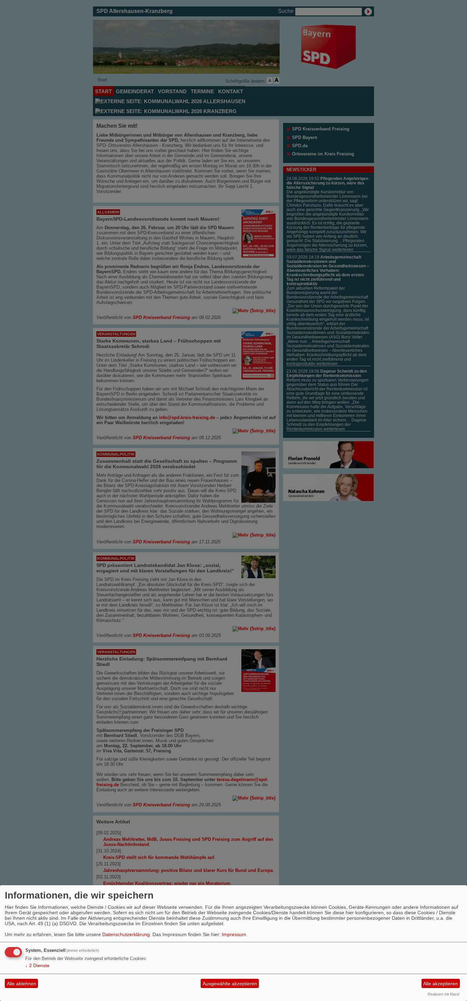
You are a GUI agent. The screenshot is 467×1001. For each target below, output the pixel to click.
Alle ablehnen (21, 983)
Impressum (234, 934)
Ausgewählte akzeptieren (230, 983)
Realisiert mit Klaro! (443, 994)
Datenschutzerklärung (126, 934)
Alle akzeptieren (440, 983)
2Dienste (37, 965)
